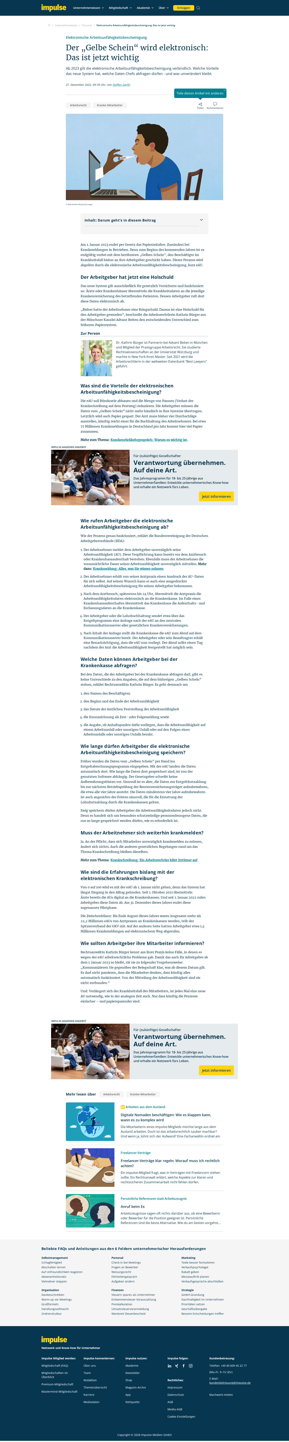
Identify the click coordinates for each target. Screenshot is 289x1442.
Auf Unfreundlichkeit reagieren (62, 1272)
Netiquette (132, 1402)
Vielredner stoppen (54, 1281)
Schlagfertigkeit (51, 1262)
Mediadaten (91, 1402)
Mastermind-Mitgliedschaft (59, 1391)
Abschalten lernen (53, 1267)
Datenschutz (176, 1395)
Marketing (188, 1258)
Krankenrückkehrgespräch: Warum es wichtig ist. (149, 440)
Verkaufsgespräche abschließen (202, 1281)
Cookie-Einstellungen (181, 1416)
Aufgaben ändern (123, 1281)
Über (162, 8)
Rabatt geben (190, 1272)
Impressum (175, 1387)
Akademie (143, 8)
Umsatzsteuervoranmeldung (130, 1309)
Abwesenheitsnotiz (53, 1276)
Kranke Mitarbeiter (109, 105)
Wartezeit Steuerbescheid (128, 1313)
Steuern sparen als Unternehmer (133, 1295)
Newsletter (132, 1373)
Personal (117, 1258)
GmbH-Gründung (192, 1295)
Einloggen (183, 8)
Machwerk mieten (221, 1395)
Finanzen (117, 1290)
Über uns (90, 1365)
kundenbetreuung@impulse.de (230, 1383)
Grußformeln (50, 1304)
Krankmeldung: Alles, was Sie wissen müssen (128, 569)
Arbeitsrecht (78, 105)
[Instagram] (191, 1366)
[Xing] (177, 1366)
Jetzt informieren (216, 496)
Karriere (89, 1395)
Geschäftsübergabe (194, 1309)
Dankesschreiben (52, 1295)
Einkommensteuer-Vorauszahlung (133, 1299)
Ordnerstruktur (51, 1313)
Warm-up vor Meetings (56, 1299)
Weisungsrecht (121, 1272)
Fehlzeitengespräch (124, 1276)
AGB (170, 1402)
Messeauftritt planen (195, 1276)
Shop (128, 1380)
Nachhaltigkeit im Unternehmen (202, 1299)
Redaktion (90, 1380)
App (128, 1395)
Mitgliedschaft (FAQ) (54, 1365)
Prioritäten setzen (193, 1304)
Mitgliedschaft (118, 8)
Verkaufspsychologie (194, 1267)
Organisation (50, 1290)
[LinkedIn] (169, 1366)
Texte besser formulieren (198, 1262)
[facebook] (184, 1366)
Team (87, 1373)
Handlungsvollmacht (55, 1309)
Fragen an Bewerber (124, 1267)
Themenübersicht (95, 1387)
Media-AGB (175, 1409)
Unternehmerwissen (86, 8)
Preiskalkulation (121, 1304)
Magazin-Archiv (135, 1387)
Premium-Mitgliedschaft (57, 1384)
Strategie (187, 1290)
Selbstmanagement (54, 1258)
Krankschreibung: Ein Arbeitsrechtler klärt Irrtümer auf (153, 860)
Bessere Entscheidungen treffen (202, 1313)
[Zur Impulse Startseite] (49, 25)
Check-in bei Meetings (126, 1262)
